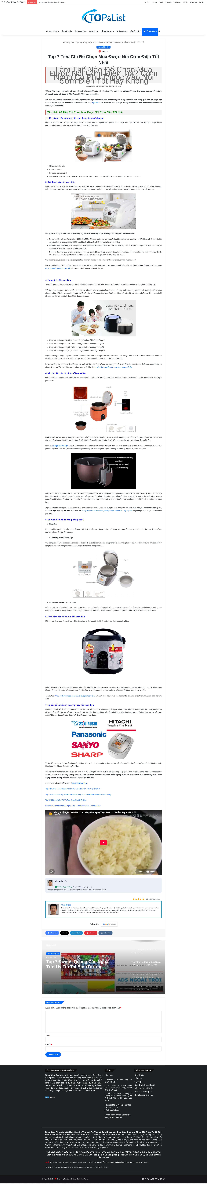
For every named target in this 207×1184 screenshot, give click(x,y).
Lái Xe (185, 2)
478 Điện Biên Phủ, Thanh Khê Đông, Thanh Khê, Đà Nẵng (118, 1087)
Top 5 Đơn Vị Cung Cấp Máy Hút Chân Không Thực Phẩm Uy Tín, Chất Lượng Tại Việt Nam (62, 2)
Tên (47, 1035)
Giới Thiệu (139, 1075)
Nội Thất (136, 31)
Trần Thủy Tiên (61, 881)
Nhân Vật (168, 2)
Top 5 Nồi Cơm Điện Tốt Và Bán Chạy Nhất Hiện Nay (65, 800)
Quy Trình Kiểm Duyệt (144, 1085)
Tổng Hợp (150, 31)
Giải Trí (67, 31)
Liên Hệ (138, 1078)
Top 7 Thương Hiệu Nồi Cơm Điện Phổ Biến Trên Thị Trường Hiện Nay (72, 789)
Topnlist (94, 103)
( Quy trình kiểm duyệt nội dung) (82, 887)
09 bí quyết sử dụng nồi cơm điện (58, 268)
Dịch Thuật (193, 2)
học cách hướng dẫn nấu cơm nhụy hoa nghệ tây (113, 367)
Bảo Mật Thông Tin (143, 1091)
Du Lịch (95, 31)
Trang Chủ (69, 42)
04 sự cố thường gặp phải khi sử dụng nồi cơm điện (75, 696)
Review (154, 2)
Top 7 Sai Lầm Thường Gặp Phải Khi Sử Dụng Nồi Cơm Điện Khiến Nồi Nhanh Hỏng (78, 794)
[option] (103, 967)
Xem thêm (90, 1091)
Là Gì (161, 2)
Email (48, 1045)
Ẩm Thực (122, 31)
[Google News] (109, 924)
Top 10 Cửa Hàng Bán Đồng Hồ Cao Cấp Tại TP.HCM (78, 964)
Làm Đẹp (81, 31)
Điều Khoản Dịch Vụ (143, 1095)
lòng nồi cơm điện (60, 446)
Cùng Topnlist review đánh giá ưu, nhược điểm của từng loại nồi (107, 511)
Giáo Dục (107, 31)
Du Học (201, 2)
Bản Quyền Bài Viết (143, 1088)
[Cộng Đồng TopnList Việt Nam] (103, 16)
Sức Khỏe (53, 31)
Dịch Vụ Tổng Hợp (84, 42)
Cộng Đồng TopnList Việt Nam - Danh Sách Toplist (72, 1179)
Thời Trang (177, 2)
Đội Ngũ (138, 1081)
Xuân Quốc (91, 86)
